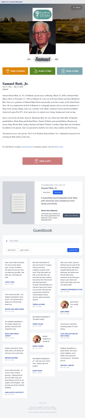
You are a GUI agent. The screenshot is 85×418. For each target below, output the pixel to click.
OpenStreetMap (44, 412)
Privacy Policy (37, 409)
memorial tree (27, 146)
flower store (58, 146)
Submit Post (73, 250)
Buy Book (58, 192)
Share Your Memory (71, 215)
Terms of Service (48, 409)
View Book (46, 192)
